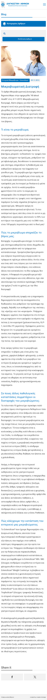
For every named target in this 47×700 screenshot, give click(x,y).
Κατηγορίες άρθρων (16, 24)
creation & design (41, 697)
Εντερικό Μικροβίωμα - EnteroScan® (15, 80)
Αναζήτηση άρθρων (25, 39)
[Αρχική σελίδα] (15, 4)
